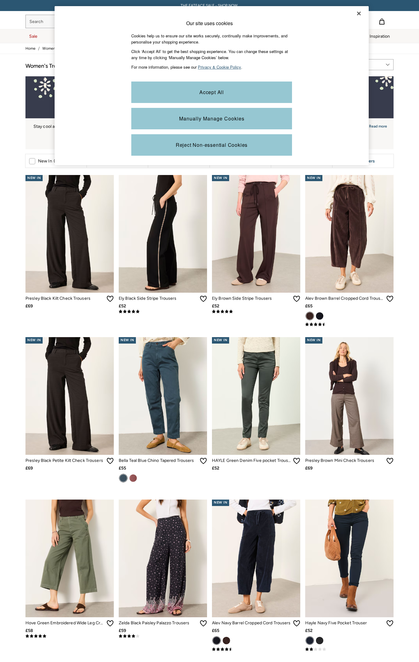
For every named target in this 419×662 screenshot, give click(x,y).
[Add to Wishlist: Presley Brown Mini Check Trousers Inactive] (390, 461)
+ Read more (376, 125)
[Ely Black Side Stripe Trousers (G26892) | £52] (163, 234)
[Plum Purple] (133, 478)
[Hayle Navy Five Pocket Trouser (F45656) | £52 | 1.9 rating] (349, 649)
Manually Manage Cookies (211, 118)
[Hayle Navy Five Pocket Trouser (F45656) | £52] (349, 558)
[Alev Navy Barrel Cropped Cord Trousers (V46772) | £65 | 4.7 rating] (256, 649)
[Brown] (310, 316)
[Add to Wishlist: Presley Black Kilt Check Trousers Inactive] (110, 298)
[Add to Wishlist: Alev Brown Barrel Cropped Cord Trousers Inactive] (390, 298)
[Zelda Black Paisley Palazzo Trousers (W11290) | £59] (163, 558)
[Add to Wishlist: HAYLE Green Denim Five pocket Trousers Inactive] (296, 461)
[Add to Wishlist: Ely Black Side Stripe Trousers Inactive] (203, 298)
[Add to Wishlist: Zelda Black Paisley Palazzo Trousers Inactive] (203, 623)
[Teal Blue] (123, 478)
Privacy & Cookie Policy (219, 67)
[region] (212, 85)
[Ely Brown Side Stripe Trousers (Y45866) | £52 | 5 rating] (256, 311)
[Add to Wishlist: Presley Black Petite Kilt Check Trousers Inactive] (110, 461)
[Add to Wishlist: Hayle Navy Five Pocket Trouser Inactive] (390, 623)
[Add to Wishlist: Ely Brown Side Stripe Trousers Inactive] (296, 298)
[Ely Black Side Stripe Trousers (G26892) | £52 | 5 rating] (163, 311)
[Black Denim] (319, 640)
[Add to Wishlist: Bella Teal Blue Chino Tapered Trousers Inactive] (203, 461)
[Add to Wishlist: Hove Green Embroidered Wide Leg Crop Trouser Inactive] (110, 623)
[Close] (359, 13)
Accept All (211, 92)
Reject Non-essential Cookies (212, 144)
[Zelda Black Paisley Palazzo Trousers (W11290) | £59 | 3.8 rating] (163, 636)
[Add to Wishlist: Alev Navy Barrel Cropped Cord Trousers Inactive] (296, 623)
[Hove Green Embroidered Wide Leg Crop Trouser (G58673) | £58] (69, 558)
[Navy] (319, 316)
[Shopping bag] (382, 21)
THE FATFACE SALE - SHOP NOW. (210, 5)
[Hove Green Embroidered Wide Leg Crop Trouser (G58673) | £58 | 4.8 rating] (69, 636)
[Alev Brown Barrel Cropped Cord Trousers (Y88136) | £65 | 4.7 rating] (349, 324)
